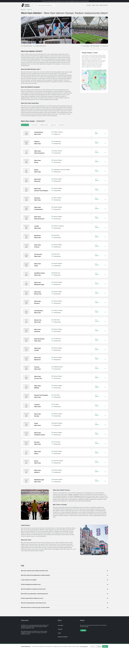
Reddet (99, 646)
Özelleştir (93, 646)
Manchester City (78, 496)
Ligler (97, 5)
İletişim (83, 630)
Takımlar (93, 5)
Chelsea (70, 494)
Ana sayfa (89, 5)
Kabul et (105, 646)
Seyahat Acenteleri (104, 5)
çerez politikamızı (84, 646)
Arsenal (76, 494)
